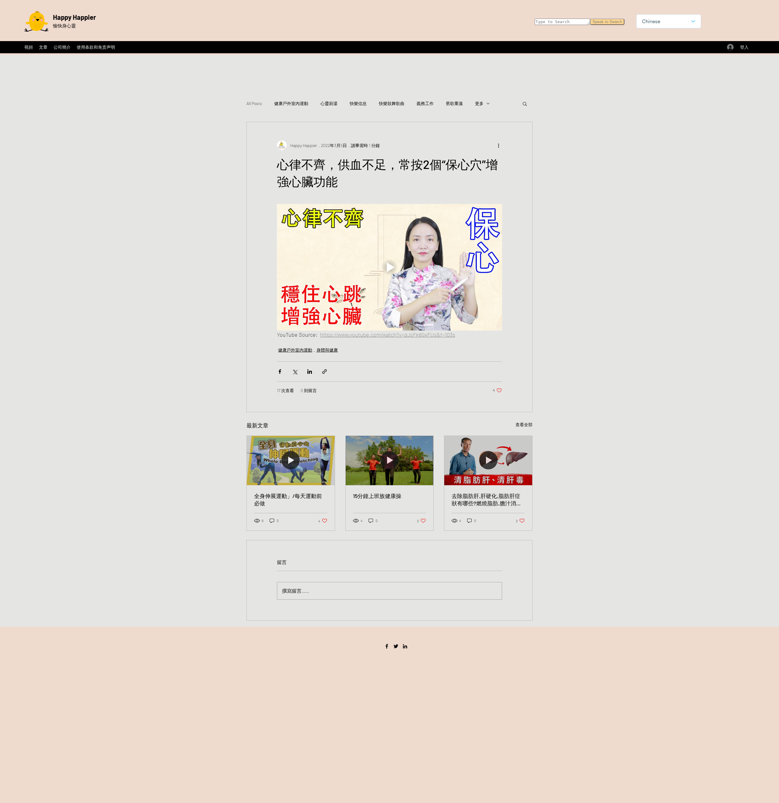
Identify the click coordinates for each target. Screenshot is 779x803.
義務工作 (425, 103)
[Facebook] (387, 646)
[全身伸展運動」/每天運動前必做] (291, 460)
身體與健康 (327, 349)
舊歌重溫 (454, 103)
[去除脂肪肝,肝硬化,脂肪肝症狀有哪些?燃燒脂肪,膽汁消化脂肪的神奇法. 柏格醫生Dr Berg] (488, 460)
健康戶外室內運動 (291, 103)
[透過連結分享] (324, 371)
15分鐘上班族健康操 (377, 496)
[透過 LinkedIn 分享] (310, 371)
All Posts (254, 103)
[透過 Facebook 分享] (280, 371)
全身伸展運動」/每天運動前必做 (288, 500)
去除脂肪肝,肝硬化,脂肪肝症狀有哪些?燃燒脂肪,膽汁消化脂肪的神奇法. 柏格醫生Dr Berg (487, 500)
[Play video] (389, 267)
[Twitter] (396, 646)
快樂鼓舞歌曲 (391, 103)
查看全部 (524, 424)
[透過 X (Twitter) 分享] (295, 371)
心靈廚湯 (328, 103)
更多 (479, 103)
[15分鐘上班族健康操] (390, 460)
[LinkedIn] (405, 646)
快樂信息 (358, 103)
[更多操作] (498, 145)
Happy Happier (74, 17)
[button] (525, 103)
